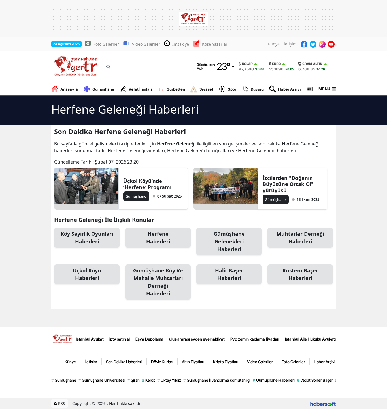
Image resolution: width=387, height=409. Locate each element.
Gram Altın (312, 64)
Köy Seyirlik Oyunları (87, 237)
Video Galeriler (146, 44)
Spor (232, 89)
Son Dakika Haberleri (124, 361)
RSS (61, 403)
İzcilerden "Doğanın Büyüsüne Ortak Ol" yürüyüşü (288, 184)
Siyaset (206, 89)
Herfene (158, 237)
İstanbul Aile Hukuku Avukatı (310, 339)
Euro (276, 64)
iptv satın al (119, 339)
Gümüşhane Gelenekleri (229, 241)
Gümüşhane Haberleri (274, 380)
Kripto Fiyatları (225, 361)
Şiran (133, 380)
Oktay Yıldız (169, 380)
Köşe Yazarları (215, 44)
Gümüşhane (103, 89)
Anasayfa (69, 89)
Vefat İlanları (140, 89)
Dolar (247, 64)
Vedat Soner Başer (315, 380)
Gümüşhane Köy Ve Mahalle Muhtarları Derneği (158, 282)
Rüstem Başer (300, 274)
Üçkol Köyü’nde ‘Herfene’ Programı (147, 184)
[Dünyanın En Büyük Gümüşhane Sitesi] (62, 338)
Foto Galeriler (106, 44)
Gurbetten (176, 89)
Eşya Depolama (149, 339)
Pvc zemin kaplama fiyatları (254, 339)
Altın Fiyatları (193, 361)
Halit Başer (229, 274)
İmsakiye (180, 44)
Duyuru (257, 89)
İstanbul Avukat (90, 339)
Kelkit (148, 380)
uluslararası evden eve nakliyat (197, 339)
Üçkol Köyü (87, 274)
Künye (274, 44)
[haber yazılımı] (323, 403)
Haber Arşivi (289, 89)
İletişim (289, 44)
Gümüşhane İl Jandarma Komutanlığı (216, 380)
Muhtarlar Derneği (300, 237)
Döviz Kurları (162, 361)
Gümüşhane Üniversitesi (101, 380)
